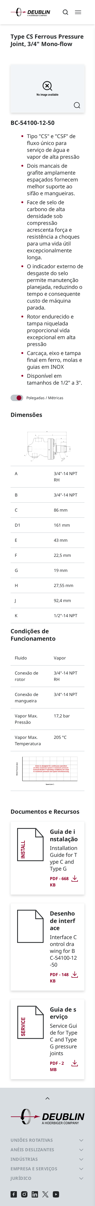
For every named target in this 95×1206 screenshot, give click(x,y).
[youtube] (56, 1194)
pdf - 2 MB (57, 1066)
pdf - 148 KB (59, 978)
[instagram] (24, 1194)
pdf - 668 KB (59, 882)
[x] (45, 1194)
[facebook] (14, 1194)
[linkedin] (35, 1194)
